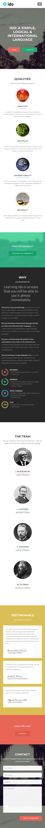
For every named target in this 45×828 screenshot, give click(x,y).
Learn (14, 50)
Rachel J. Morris (15, 677)
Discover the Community (22, 253)
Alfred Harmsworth (17, 700)
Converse (29, 50)
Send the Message (30, 818)
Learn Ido (22, 733)
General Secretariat (17, 651)
